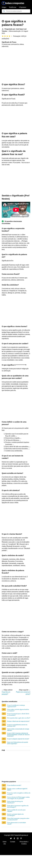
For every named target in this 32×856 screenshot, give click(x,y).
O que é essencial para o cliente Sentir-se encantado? (18, 714)
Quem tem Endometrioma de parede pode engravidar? (17, 742)
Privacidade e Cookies (24, 843)
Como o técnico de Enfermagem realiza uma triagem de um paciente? (18, 797)
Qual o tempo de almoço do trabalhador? (15, 802)
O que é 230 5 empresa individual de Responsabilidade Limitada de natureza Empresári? (18, 734)
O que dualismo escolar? (14, 785)
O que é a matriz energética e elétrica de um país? (18, 793)
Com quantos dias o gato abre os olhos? (18, 718)
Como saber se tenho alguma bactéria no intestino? (18, 710)
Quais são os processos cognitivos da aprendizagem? (17, 806)
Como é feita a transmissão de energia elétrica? (18, 729)
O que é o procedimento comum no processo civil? (17, 725)
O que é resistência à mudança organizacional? (16, 705)
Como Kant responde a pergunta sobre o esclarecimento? (18, 819)
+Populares (22, 7)
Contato (12, 841)
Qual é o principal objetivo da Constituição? (15, 814)
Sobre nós (4, 843)
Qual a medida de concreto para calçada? (16, 810)
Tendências (12, 7)
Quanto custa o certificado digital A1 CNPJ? (17, 789)
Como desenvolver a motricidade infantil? (16, 823)
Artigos (4, 7)
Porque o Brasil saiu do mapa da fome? (18, 721)
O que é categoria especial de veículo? (18, 738)
